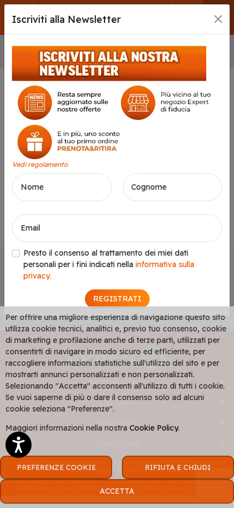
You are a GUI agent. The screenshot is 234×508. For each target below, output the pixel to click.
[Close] (218, 19)
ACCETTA (117, 491)
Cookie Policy (154, 428)
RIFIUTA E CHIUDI (178, 467)
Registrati (117, 299)
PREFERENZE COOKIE (56, 467)
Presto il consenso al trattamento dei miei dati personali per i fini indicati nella (108, 264)
